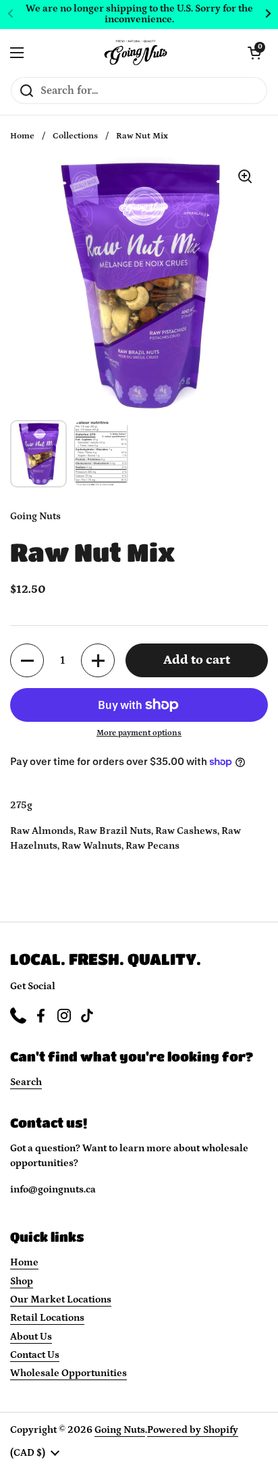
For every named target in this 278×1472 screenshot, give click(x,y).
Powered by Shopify (192, 1430)
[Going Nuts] (135, 52)
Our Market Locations (60, 1299)
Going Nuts (119, 1430)
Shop (21, 1281)
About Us (31, 1336)
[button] (27, 660)
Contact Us (34, 1355)
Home (22, 135)
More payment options (139, 733)
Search (26, 1082)
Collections (75, 135)
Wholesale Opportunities (68, 1373)
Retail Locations (47, 1317)
